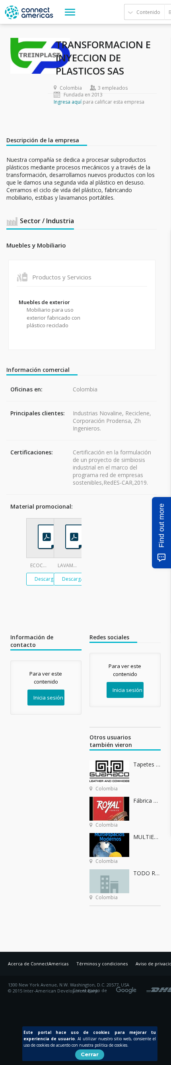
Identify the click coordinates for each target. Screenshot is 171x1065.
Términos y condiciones (102, 964)
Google (127, 988)
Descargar (46, 579)
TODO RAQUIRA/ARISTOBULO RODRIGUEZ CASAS (147, 873)
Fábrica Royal (147, 800)
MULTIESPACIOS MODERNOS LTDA (147, 837)
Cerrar (90, 1054)
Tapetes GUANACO (147, 764)
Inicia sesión (48, 697)
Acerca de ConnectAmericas (38, 964)
